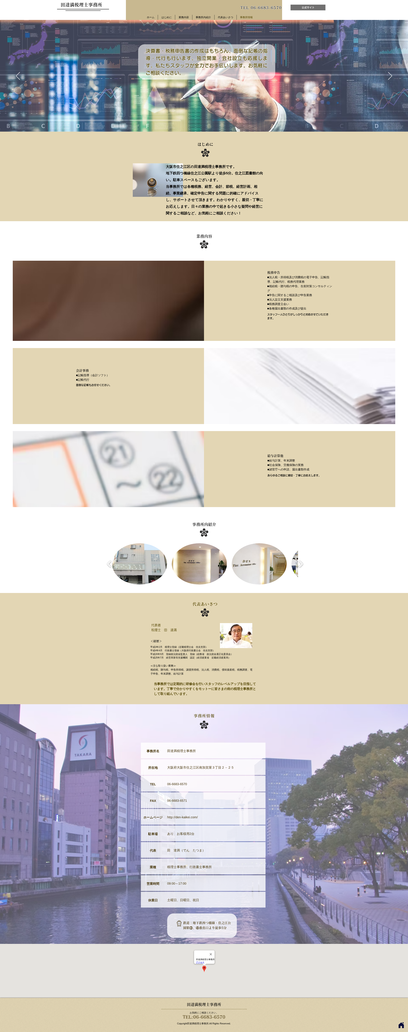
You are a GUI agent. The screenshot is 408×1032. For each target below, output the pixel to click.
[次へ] (390, 76)
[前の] (18, 76)
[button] (139, 564)
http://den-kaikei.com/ (182, 817)
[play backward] (109, 564)
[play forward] (300, 564)
